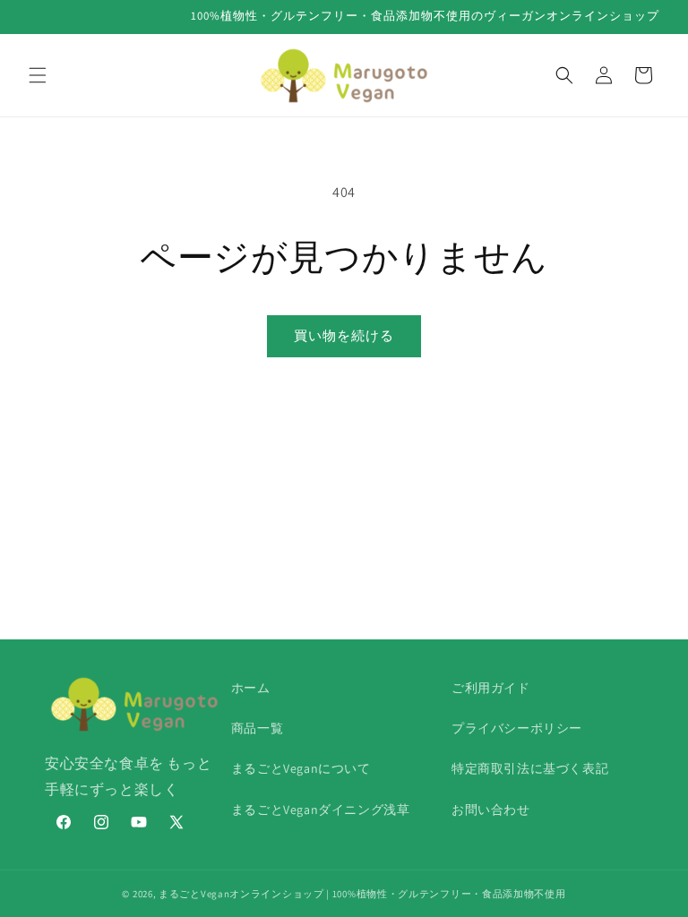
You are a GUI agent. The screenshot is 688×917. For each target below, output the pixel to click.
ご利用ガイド (491, 688)
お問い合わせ (491, 809)
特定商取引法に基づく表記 (530, 768)
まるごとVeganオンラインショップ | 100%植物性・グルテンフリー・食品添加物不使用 (362, 893)
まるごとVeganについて (301, 768)
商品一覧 (257, 728)
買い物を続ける (344, 335)
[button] (37, 75)
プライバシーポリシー (517, 728)
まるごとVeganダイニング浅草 (320, 809)
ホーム (251, 688)
